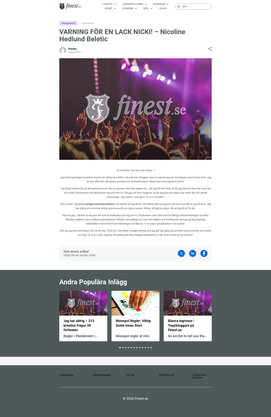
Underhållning (133, 4)
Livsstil (107, 4)
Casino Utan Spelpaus (199, 376)
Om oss (130, 374)
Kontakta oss (166, 374)
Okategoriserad (68, 23)
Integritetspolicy (102, 374)
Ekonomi (127, 8)
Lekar (162, 8)
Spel (146, 8)
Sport (108, 8)
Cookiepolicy (66, 374)
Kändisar (159, 4)
